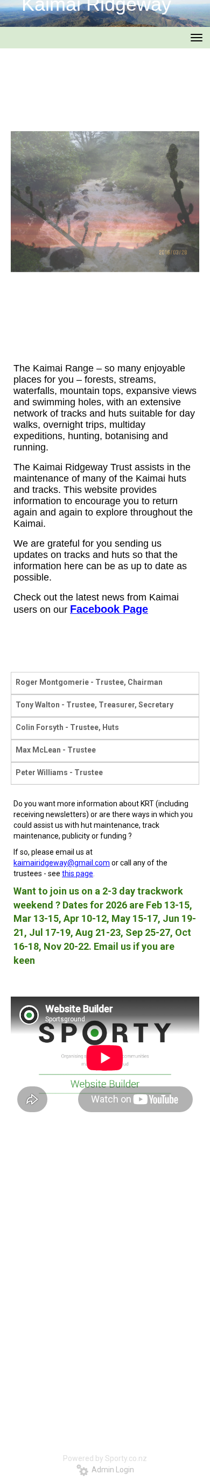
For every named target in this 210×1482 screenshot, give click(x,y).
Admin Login (111, 1469)
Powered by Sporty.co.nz (105, 1458)
